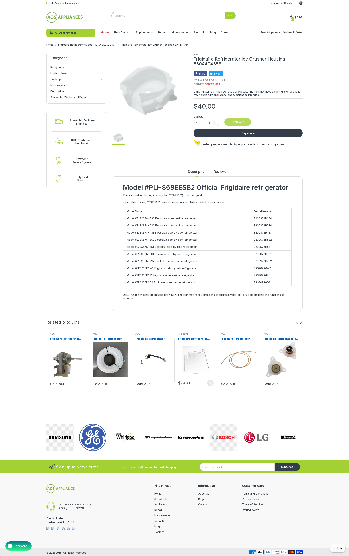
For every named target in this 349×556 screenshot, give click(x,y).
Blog (157, 526)
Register (289, 2)
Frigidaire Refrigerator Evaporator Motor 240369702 (64, 339)
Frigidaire (183, 333)
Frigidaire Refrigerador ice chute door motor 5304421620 (281, 339)
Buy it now (248, 133)
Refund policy (250, 509)
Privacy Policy (250, 499)
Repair (158, 509)
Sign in (277, 2)
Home (157, 493)
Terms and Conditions (255, 493)
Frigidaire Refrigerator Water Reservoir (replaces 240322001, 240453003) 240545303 (110, 339)
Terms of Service (252, 504)
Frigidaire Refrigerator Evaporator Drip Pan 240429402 (192, 339)
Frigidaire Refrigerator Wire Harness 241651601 (151, 339)
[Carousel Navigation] (299, 322)
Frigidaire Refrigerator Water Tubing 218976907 (237, 339)
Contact (159, 531)
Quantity (198, 116)
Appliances (161, 504)
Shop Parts (160, 499)
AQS (196, 54)
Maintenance (162, 515)
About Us (159, 521)
